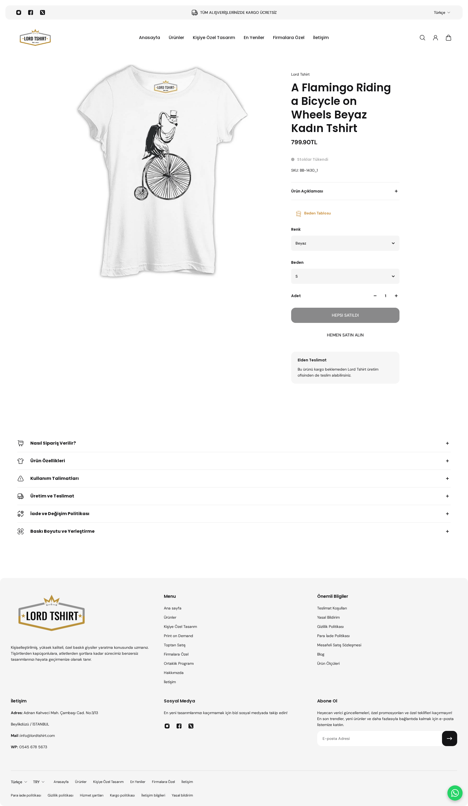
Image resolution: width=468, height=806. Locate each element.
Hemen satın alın (345, 335)
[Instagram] (19, 12)
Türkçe (439, 12)
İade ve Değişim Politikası (59, 513)
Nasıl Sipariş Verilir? (53, 443)
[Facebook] (31, 12)
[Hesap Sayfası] (435, 38)
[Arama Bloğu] (422, 38)
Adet (296, 295)
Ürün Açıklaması (307, 191)
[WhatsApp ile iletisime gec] (455, 793)
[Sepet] (448, 38)
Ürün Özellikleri (47, 461)
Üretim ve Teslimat (52, 496)
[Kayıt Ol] (449, 738)
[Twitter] (42, 12)
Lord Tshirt (300, 74)
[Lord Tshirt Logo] (35, 37)
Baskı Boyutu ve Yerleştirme (62, 531)
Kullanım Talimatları (54, 478)
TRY (36, 781)
